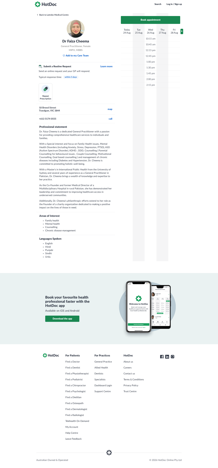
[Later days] (181, 31)
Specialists (99, 379)
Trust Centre (130, 391)
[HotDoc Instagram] (172, 357)
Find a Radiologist (74, 415)
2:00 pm (150, 79)
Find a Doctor (72, 362)
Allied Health (101, 368)
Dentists (98, 373)
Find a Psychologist (75, 391)
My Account (71, 427)
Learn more (106, 66)
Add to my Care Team (77, 55)
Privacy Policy (131, 385)
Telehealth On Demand (77, 421)
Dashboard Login (103, 385)
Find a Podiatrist (74, 379)
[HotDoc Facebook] (161, 357)
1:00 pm (150, 62)
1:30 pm (150, 67)
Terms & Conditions (134, 379)
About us (128, 362)
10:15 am (150, 39)
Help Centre (71, 433)
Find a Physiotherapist (77, 373)
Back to (54, 15)
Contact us (129, 373)
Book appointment (150, 20)
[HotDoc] (45, 4)
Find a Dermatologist (76, 409)
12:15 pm (150, 50)
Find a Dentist (72, 368)
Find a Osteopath (74, 403)
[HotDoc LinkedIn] (167, 357)
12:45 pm (150, 56)
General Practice (103, 362)
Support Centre (102, 391)
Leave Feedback (73, 439)
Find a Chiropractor (75, 385)
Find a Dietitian (73, 397)
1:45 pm (150, 73)
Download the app (62, 319)
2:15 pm (150, 85)
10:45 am (150, 44)
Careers (128, 368)
